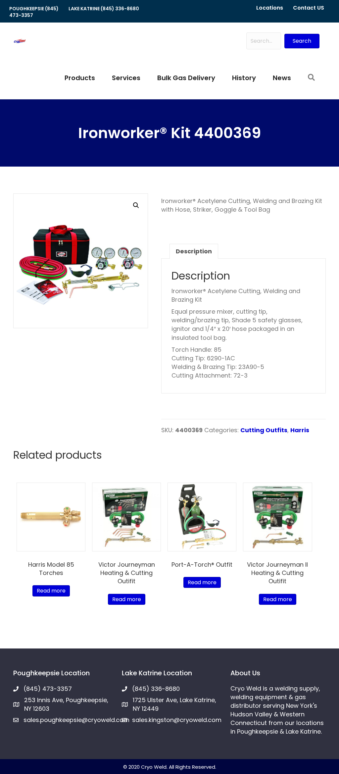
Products (80, 77)
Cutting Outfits (263, 430)
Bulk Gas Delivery (186, 77)
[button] (301, 41)
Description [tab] (194, 251)
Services (126, 77)
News (282, 77)
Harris (299, 430)
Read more (51, 590)
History (244, 77)
